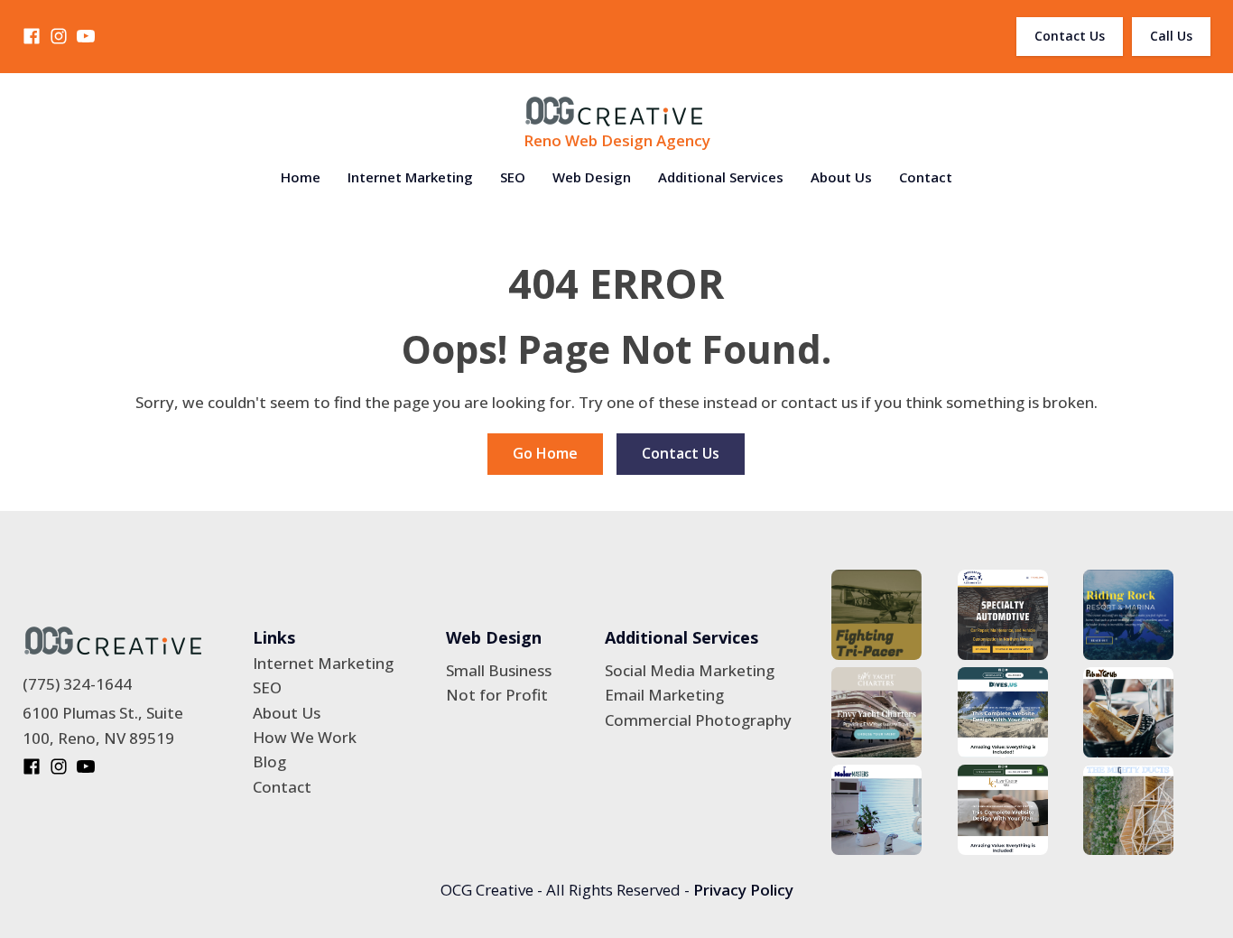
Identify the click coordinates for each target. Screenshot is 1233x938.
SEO (512, 177)
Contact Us (1069, 35)
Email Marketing (664, 694)
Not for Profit (497, 694)
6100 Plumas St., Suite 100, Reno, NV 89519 (103, 725)
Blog (269, 761)
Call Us (1171, 35)
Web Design (591, 177)
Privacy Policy (743, 889)
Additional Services (720, 177)
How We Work (305, 737)
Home (300, 177)
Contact (925, 177)
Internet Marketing (410, 177)
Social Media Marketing (689, 670)
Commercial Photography (698, 720)
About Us (841, 177)
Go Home (545, 453)
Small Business (499, 670)
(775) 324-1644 (77, 683)
